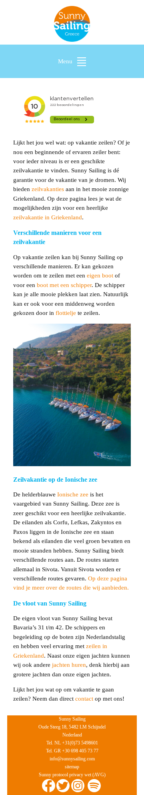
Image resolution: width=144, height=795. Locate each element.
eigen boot (100, 275)
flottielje (66, 313)
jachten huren (69, 665)
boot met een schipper (64, 285)
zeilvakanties (48, 189)
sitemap (72, 767)
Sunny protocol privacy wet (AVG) (72, 774)
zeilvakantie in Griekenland (47, 217)
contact (84, 698)
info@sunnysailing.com (72, 759)
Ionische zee (72, 494)
